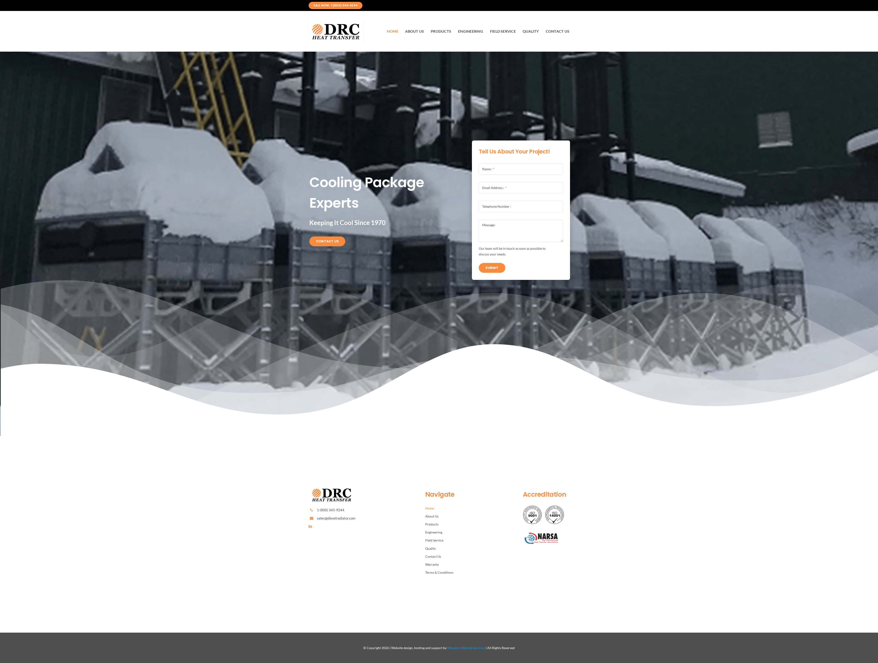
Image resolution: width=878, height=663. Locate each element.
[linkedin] (310, 526)
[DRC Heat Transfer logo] (336, 22)
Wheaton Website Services (466, 648)
